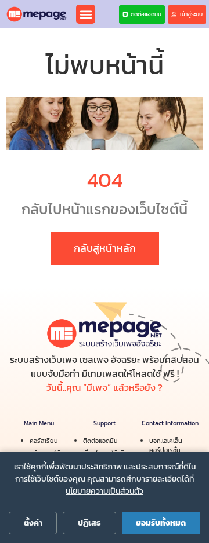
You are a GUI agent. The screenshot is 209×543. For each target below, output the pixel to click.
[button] (85, 14)
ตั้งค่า (33, 523)
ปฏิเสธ (89, 523)
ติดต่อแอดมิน (100, 440)
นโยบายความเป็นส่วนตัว (104, 491)
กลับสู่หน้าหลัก (105, 248)
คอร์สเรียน (44, 440)
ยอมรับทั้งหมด (161, 523)
